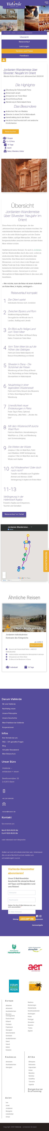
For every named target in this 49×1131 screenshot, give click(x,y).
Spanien (30, 1025)
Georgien (9, 1030)
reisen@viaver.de (8, 811)
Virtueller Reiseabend (10, 750)
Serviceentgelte (37, 925)
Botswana (32, 1064)
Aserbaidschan (11, 1011)
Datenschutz (24, 919)
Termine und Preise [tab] (24, 51)
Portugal (30, 1019)
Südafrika (32, 1079)
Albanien (9, 1005)
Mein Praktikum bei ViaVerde (13, 723)
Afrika (31, 1057)
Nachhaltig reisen (8, 709)
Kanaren (8, 1050)
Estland (8, 1021)
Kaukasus (10, 1057)
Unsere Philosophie (9, 713)
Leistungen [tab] (24, 46)
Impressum (39, 919)
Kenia (30, 1070)
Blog (4, 746)
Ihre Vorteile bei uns (10, 738)
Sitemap (15, 919)
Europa (9, 1001)
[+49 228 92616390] (4, 791)
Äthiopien (32, 1062)
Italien (8, 1047)
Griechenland (10, 1033)
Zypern (30, 1031)
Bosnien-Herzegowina (10, 1015)
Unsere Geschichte (9, 718)
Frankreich (9, 1027)
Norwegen (31, 1014)
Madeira (30, 1002)
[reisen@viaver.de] (4, 804)
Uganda (31, 1084)
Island (8, 1044)
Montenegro (32, 1005)
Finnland (8, 1024)
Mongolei (9, 1111)
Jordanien (20, 33)
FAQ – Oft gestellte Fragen (12, 742)
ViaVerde (18, 1127)
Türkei (30, 1028)
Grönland (9, 1036)
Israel (7, 1105)
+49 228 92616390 (8, 798)
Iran (7, 1102)
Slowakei (31, 1022)
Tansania (32, 1081)
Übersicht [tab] (24, 37)
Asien (13, 33)
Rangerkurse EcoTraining (35, 1090)
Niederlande (32, 1008)
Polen (30, 1016)
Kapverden (32, 1067)
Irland (7, 1041)
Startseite (7, 33)
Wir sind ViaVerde (9, 704)
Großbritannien (11, 1038)
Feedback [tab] (24, 56)
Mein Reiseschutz (9, 754)
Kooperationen (8, 727)
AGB (32, 919)
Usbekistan (9, 1114)
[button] (14, 514)
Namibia (31, 1076)
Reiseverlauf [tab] (24, 42)
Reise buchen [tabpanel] (10, 131)
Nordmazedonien (34, 1011)
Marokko (31, 1073)
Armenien (9, 1008)
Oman (8, 1117)
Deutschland (10, 1018)
